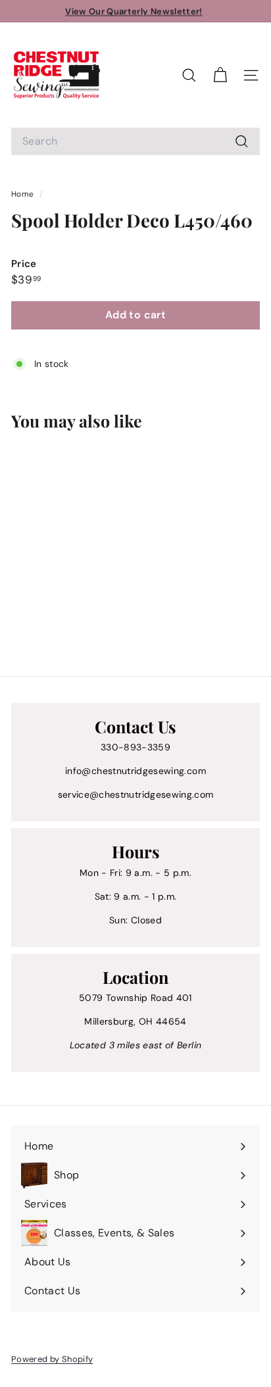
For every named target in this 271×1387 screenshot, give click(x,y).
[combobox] (135, 141)
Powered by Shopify (52, 1359)
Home (23, 194)
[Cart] (220, 75)
